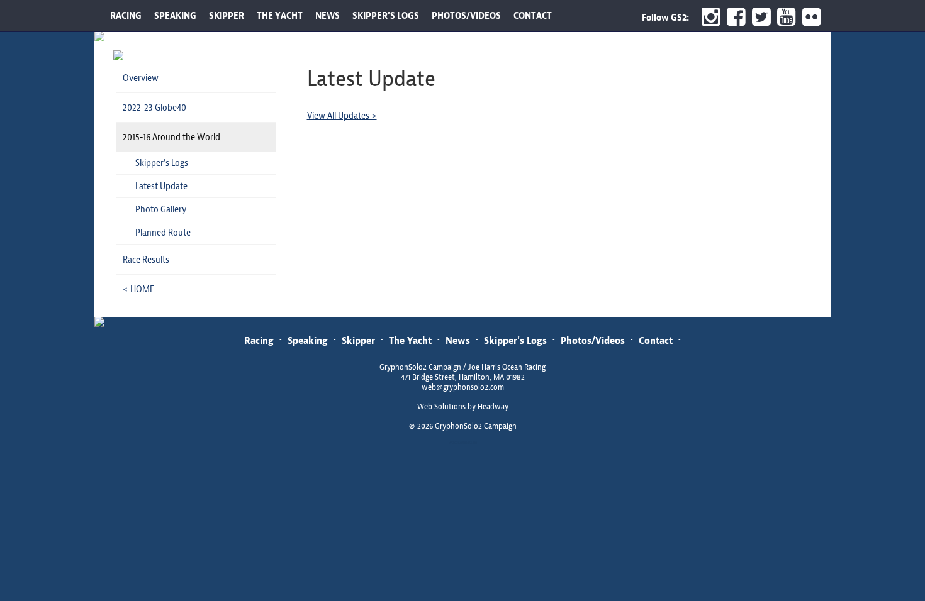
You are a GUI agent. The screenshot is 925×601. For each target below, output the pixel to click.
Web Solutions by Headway (462, 406)
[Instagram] (707, 17)
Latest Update (161, 186)
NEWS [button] (327, 15)
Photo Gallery (160, 209)
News (458, 340)
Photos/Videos (593, 340)
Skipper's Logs (161, 163)
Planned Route (163, 232)
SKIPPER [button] (226, 15)
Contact (656, 340)
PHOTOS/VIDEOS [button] (466, 15)
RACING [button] (126, 15)
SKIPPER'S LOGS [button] (385, 15)
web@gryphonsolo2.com (463, 387)
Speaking (308, 340)
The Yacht (410, 340)
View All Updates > (342, 115)
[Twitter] (758, 17)
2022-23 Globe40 (154, 107)
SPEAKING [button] (175, 15)
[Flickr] (813, 17)
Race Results (146, 259)
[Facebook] (733, 17)
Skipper (358, 340)
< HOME (138, 289)
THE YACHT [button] (280, 15)
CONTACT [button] (532, 15)
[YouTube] (783, 17)
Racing (259, 340)
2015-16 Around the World (171, 137)
